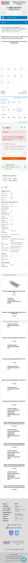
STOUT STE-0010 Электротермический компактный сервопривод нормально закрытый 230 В (14, 424)
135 (8, 102)
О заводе (5, 506)
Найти (24, 13)
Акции (5, 504)
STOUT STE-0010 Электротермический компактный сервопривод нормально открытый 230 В (14, 466)
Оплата (5, 516)
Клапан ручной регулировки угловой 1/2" (14, 401)
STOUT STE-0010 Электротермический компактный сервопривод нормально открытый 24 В (14, 487)
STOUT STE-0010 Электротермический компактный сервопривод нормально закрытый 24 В (14, 445)
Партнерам (6, 514)
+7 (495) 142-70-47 (14, 8)
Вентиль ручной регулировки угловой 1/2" (14, 380)
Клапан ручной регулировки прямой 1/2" (14, 359)
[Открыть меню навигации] (26, 22)
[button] (11, 533)
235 (19, 102)
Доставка (5, 518)
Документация (7, 512)
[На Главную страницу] (5, 3)
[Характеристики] (2, 187)
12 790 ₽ (6, 144)
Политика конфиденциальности (14, 558)
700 (19, 117)
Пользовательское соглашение (14, 556)
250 (14, 110)
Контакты (5, 520)
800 (24, 117)
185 (14, 102)
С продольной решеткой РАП (16, 148)
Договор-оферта (14, 554)
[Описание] (6, 187)
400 (3, 117)
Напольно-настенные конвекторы (12, 27)
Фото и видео (7, 508)
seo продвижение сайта (18, 549)
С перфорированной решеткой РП (17, 146)
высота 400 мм (6, 30)
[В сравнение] (24, 127)
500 (8, 117)
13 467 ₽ (6, 146)
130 (3, 110)
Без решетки (12, 143)
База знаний (6, 510)
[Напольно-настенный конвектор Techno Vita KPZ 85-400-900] (14, 54)
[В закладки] (21, 127)
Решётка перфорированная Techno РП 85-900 (14, 292)
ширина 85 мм (22, 28)
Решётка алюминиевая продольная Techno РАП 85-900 (14, 313)
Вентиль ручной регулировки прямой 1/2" (14, 337)
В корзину (14, 158)
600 (14, 117)
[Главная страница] (1, 27)
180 (8, 110)
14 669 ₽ (6, 149)
